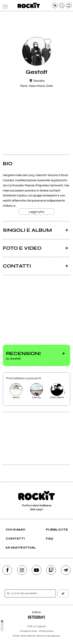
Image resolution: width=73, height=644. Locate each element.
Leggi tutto (36, 212)
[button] (8, 393)
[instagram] (22, 570)
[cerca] (62, 5)
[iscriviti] (62, 593)
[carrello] (55, 5)
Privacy (2, 626)
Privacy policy (46, 631)
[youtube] (36, 570)
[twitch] (51, 570)
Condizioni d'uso (28, 631)
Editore (34, 614)
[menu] (4, 5)
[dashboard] (69, 5)
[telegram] (66, 570)
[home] (29, 5)
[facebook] (7, 570)
